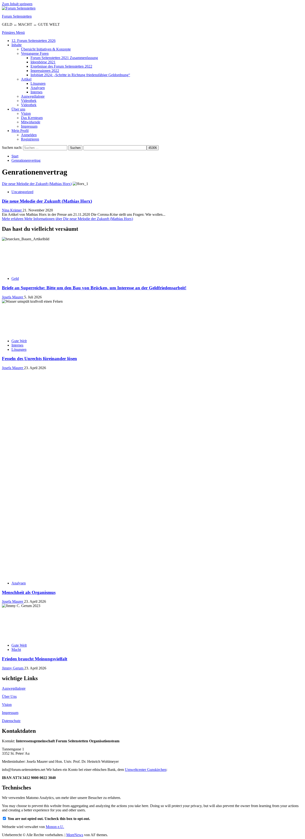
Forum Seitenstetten (17, 16)
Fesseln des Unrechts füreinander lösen (39, 358)
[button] (13, 32)
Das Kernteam (32, 118)
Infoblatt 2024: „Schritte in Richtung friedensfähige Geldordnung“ (80, 75)
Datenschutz (11, 549)
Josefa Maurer (13, 297)
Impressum (29, 126)
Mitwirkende (30, 122)
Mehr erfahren (67, 219)
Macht (16, 478)
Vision (26, 113)
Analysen (37, 88)
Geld (15, 278)
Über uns (18, 109)
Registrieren (30, 139)
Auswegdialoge (33, 96)
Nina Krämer (12, 210)
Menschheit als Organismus (29, 420)
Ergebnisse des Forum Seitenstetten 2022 (61, 66)
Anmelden (29, 135)
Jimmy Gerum (13, 497)
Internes (36, 92)
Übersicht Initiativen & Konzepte (46, 49)
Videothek (28, 101)
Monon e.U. (55, 655)
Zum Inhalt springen (17, 4)
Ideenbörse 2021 (43, 62)
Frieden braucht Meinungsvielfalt (34, 487)
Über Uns (9, 525)
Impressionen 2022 (44, 71)
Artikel (26, 79)
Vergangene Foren (35, 53)
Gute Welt (19, 341)
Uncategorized (22, 192)
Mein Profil (20, 131)
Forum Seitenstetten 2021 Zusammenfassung (64, 58)
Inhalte (16, 45)
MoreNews (74, 663)
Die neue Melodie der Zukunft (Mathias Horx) (37, 184)
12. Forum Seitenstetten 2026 (33, 41)
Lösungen (38, 83)
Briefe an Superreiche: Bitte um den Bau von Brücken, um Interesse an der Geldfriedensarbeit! (94, 287)
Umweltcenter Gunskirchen (145, 598)
